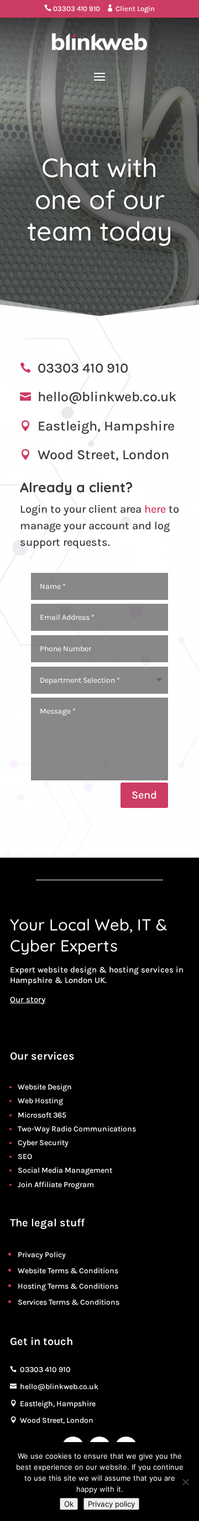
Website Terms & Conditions (68, 1270)
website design (67, 970)
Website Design (45, 1087)
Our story (27, 999)
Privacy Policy (42, 1254)
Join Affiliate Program (56, 1184)
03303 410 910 (72, 8)
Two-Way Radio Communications (77, 1129)
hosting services (141, 970)
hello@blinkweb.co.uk (107, 397)
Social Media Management (65, 1170)
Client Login (131, 8)
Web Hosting (40, 1100)
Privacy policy (111, 1503)
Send (144, 795)
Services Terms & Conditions (68, 1302)
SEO (25, 1156)
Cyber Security (43, 1142)
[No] (185, 1481)
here (155, 509)
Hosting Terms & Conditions (68, 1286)
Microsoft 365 (42, 1115)
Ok (69, 1503)
